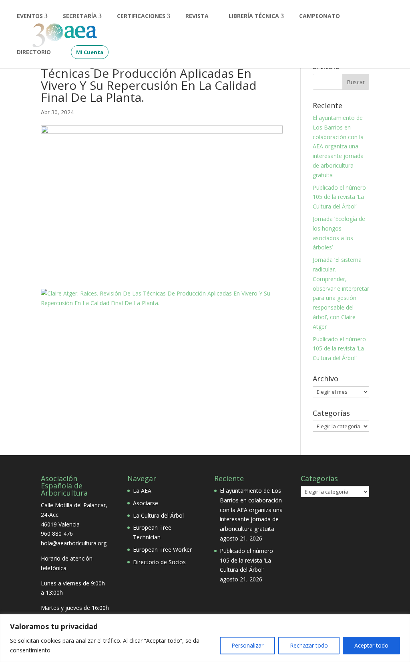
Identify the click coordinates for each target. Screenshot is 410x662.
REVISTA (197, 16)
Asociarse (145, 503)
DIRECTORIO (34, 52)
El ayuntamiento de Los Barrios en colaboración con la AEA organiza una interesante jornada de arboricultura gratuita (338, 146)
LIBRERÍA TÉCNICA (254, 16)
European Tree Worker (162, 549)
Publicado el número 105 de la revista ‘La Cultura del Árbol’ (339, 197)
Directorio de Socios (159, 562)
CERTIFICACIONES (141, 16)
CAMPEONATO (319, 16)
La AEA (142, 490)
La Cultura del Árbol (158, 515)
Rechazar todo (309, 645)
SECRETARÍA (80, 16)
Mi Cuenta (89, 52)
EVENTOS (30, 16)
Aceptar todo (371, 645)
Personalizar (247, 645)
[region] (205, 638)
